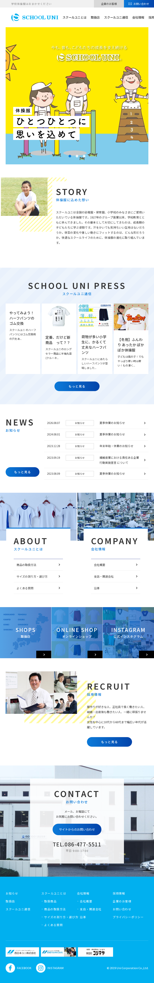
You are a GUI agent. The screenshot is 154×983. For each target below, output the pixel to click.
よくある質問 (25, 588)
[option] (21, 952)
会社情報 (138, 17)
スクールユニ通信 (116, 17)
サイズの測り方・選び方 (32, 576)
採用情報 (119, 893)
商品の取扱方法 (26, 565)
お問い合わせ (141, 4)
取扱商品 (50, 901)
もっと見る (77, 386)
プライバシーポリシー (128, 917)
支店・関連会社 (104, 576)
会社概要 (99, 565)
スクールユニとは (75, 17)
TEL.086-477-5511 (77, 844)
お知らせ (12, 893)
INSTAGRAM (55, 968)
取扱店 (95, 17)
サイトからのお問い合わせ (77, 829)
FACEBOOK (24, 968)
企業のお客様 (109, 4)
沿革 (97, 588)
